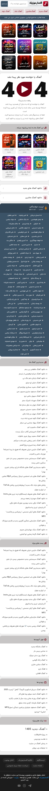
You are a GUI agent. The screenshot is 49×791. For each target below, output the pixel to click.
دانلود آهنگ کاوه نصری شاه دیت (33, 418)
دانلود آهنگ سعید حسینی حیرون (32, 409)
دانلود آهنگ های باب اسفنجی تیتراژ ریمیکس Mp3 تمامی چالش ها (23, 478)
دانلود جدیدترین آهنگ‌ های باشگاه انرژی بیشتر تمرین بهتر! (25, 469)
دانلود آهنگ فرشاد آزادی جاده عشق (32, 703)
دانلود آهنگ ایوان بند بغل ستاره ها (32, 405)
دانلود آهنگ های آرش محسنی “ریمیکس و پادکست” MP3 (25, 514)
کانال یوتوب (9, 760)
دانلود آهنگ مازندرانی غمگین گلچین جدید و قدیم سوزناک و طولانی (23, 523)
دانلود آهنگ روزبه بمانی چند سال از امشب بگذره (27, 698)
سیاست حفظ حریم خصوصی (17, 766)
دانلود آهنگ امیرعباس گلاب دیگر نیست (30, 432)
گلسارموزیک (39, 3)
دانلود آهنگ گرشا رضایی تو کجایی (32, 534)
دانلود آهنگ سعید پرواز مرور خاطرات (31, 436)
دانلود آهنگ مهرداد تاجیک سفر (33, 400)
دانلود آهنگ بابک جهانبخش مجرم (32, 530)
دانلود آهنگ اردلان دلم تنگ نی (34, 378)
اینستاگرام (41, 760)
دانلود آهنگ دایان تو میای (35, 383)
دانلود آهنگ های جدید (32, 188)
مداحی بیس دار (39, 651)
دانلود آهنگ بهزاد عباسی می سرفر (32, 423)
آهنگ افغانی (40, 673)
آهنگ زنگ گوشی (38, 660)
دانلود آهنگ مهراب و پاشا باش (33, 414)
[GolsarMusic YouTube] (19, 785)
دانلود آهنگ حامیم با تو (36, 427)
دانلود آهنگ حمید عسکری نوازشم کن (31, 387)
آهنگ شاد (18, 11)
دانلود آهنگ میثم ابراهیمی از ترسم (32, 374)
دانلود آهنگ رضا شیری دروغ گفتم (32, 445)
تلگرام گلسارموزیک (25, 760)
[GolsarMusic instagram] (24, 785)
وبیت (16, 777)
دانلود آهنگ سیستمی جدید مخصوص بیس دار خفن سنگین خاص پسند (25, 460)
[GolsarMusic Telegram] (29, 785)
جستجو (4, 4)
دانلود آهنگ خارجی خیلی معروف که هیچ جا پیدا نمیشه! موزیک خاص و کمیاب (24, 451)
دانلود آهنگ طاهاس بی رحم (35, 369)
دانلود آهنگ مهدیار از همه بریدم (33, 498)
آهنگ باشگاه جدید (38, 647)
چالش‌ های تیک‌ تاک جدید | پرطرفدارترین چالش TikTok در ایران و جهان (24, 487)
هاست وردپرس (39, 739)
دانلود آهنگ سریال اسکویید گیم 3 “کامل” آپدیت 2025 (24, 689)
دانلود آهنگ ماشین (33, 197)
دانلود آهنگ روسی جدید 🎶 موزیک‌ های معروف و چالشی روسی (24, 628)
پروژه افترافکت (39, 734)
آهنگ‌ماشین (30, 11)
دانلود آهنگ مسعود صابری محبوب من (31, 391)
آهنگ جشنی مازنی (38, 664)
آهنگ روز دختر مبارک (37, 655)
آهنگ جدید (43, 11)
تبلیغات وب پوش (38, 748)
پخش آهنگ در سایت (37, 743)
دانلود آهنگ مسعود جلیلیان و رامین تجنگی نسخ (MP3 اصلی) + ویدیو (25, 709)
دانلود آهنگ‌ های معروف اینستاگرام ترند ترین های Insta (24, 494)
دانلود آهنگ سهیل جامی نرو (34, 396)
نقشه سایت (37, 766)
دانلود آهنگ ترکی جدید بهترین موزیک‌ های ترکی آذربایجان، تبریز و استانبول (28, 505)
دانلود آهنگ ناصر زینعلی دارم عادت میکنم (29, 440)
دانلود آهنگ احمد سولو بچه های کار (32, 694)
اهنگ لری (41, 669)
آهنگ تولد (6, 11)
